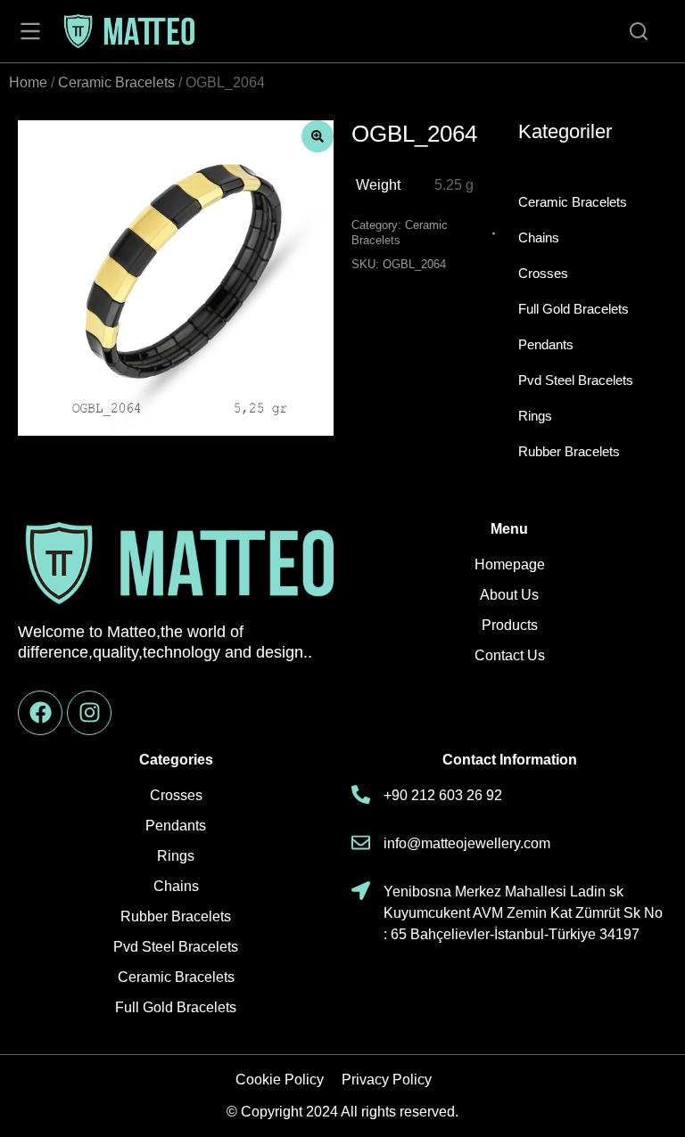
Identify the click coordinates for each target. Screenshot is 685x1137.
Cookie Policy (279, 1079)
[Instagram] (89, 713)
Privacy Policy (387, 1079)
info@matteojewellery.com (467, 843)
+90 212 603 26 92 (443, 795)
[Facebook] (40, 713)
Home (28, 82)
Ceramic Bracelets (116, 82)
